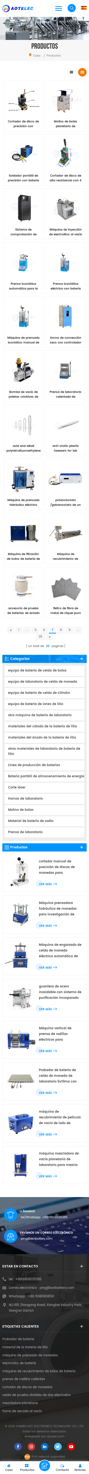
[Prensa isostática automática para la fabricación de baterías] (23, 262)
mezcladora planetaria (20, 1403)
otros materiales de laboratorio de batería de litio (44, 751)
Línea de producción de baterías (34, 765)
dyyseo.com (55, 1436)
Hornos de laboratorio (25, 798)
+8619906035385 (55, 1217)
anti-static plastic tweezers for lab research (65, 448)
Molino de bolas (20, 809)
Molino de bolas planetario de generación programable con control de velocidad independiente (65, 124)
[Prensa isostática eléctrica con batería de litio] (66, 262)
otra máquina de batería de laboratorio (39, 715)
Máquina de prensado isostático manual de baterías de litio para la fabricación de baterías (23, 340)
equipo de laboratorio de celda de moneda (42, 681)
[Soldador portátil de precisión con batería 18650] (23, 154)
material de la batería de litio (25, 1347)
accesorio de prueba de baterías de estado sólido (23, 611)
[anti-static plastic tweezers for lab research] (66, 424)
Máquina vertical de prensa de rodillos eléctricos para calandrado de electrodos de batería (59, 1034)
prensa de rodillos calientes (23, 1379)
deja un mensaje (45, 1466)
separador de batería (19, 1363)
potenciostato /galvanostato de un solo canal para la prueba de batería (65, 502)
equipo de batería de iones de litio (35, 704)
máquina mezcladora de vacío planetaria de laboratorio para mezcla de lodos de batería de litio (59, 1159)
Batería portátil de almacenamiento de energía (46, 776)
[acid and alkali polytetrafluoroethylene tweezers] (23, 424)
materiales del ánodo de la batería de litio (42, 737)
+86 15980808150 (41, 1296)
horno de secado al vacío (22, 1411)
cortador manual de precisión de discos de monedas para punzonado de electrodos (59, 867)
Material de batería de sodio (30, 821)
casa (36, 55)
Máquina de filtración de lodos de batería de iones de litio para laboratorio (23, 556)
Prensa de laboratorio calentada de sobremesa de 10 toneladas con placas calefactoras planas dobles (65, 394)
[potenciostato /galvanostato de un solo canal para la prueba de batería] (66, 478)
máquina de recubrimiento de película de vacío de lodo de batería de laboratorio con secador (60, 1117)
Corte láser (16, 787)
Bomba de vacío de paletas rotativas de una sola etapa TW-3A (23, 394)
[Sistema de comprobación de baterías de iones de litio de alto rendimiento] (23, 208)
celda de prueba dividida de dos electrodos (36, 1395)
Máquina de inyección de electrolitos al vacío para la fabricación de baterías (65, 232)
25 (40, 636)
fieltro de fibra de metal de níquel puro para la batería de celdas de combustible (65, 611)
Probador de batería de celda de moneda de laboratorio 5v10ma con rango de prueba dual (58, 1076)
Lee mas (21, 624)
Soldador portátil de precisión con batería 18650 (23, 178)
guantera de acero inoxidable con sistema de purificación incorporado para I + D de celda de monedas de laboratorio (60, 992)
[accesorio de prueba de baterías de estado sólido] (23, 587)
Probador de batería (18, 1339)
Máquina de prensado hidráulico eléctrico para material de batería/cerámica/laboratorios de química (23, 502)
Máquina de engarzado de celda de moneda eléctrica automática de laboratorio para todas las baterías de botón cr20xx (60, 950)
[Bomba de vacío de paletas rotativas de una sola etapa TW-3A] (23, 370)
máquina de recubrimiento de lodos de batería (38, 1371)
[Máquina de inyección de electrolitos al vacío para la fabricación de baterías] (66, 208)
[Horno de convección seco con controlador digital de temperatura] (66, 316)
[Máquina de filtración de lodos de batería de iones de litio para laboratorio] (23, 533)
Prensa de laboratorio (25, 832)
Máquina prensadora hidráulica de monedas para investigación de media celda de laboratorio (58, 909)
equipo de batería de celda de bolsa (37, 670)
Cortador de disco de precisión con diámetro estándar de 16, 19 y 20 (23, 124)
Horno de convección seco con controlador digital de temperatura (65, 340)
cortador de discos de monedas (27, 1387)
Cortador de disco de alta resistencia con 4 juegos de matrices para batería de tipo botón (65, 178)
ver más (45, 884)
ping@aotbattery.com (36, 1239)
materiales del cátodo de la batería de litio (42, 726)
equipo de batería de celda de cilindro (39, 693)
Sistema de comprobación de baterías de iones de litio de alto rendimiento (23, 232)
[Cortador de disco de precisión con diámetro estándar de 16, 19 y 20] (23, 100)
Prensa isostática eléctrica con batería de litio (66, 286)
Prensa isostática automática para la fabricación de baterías (23, 286)
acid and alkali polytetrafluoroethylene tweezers (23, 448)
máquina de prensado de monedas (30, 1355)
